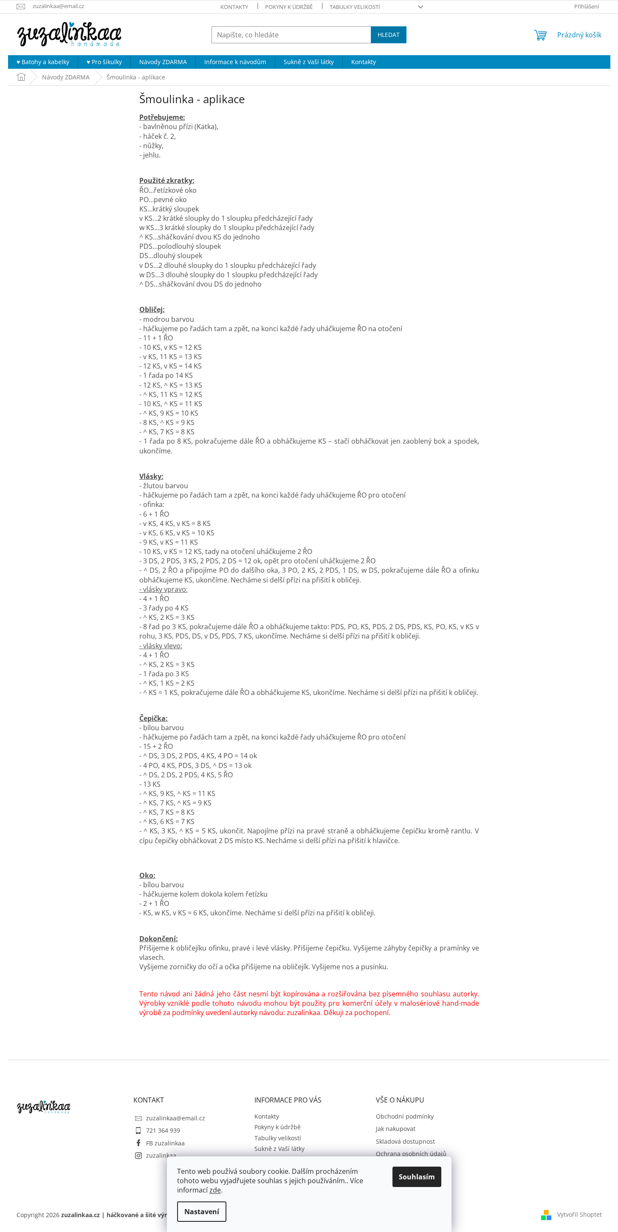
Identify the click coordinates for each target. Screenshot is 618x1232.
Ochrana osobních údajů (411, 1154)
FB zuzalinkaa (165, 1143)
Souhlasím (417, 1176)
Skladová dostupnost (405, 1141)
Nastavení (201, 1211)
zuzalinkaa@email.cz (175, 1118)
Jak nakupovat (395, 1129)
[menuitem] (43, 62)
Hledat (389, 35)
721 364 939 (163, 1130)
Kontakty (234, 7)
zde (215, 1190)
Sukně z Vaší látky (279, 1149)
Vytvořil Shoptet (579, 1214)
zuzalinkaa (161, 1155)
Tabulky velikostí (355, 7)
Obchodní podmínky (405, 1116)
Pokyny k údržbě (289, 7)
